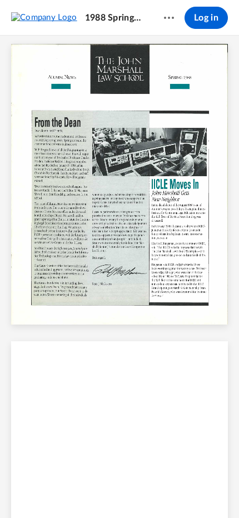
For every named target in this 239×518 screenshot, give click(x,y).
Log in (206, 17)
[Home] (44, 17)
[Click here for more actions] (169, 18)
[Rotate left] (161, 491)
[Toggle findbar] (37, 491)
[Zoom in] (138, 490)
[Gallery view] (182, 491)
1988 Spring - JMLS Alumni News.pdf (114, 17)
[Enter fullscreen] (202, 491)
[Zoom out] (100, 490)
